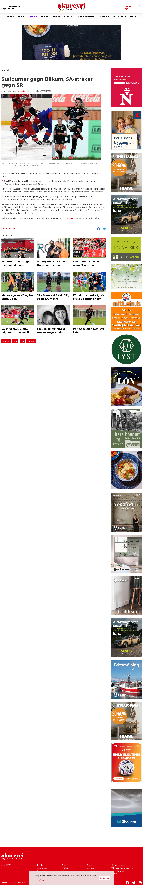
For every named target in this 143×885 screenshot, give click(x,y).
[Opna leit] (140, 6)
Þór (15, 341)
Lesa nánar (39, 880)
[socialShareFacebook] (98, 229)
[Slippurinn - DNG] (126, 808)
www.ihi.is (68, 218)
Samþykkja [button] (104, 878)
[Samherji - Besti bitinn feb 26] (71, 42)
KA (22, 341)
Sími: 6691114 (6, 865)
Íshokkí (31, 341)
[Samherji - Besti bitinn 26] (126, 470)
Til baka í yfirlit (9, 228)
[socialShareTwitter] (104, 229)
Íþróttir (6, 341)
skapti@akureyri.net (26, 91)
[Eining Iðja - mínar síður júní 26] (126, 311)
